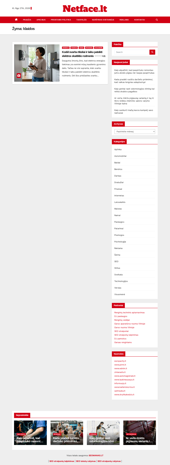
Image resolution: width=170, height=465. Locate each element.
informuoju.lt (120, 383)
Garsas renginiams (123, 342)
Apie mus (41, 20)
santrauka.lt (119, 391)
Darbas (117, 176)
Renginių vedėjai (122, 320)
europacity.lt (120, 361)
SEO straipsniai (121, 331)
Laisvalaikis (119, 202)
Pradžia (27, 20)
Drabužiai (119, 182)
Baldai (117, 162)
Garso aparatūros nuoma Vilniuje (129, 323)
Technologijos (121, 281)
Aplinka (117, 149)
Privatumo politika (61, 20)
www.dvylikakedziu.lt (124, 394)
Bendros (66, 47)
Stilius (117, 268)
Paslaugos (119, 222)
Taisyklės (81, 20)
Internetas (119, 195)
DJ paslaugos (120, 316)
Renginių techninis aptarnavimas (129, 312)
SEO (116, 261)
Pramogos (119, 235)
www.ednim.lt (120, 368)
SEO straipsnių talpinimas (126, 335)
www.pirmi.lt (120, 364)
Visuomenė (98, 47)
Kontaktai (139, 20)
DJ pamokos (120, 338)
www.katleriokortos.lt (124, 387)
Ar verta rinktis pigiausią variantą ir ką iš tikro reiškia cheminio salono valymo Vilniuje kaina (134, 101)
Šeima (117, 255)
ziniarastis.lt (120, 372)
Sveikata (118, 274)
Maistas (118, 208)
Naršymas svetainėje (103, 20)
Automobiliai (120, 156)
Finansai (74, 47)
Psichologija (120, 241)
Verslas (117, 288)
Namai (81, 47)
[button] (157, 20)
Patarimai (89, 47)
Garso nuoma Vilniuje (124, 327)
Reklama (124, 20)
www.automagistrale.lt (124, 376)
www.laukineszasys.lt (124, 379)
